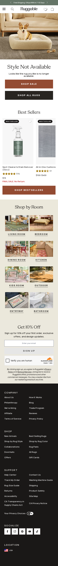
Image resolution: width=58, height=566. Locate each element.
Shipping (33, 485)
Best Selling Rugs (38, 436)
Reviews (33, 413)
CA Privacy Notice (38, 503)
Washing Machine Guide (41, 480)
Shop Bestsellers (29, 190)
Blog (31, 402)
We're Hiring (10, 408)
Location (11, 544)
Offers (7, 457)
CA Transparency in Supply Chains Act (14, 503)
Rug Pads (34, 446)
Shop (8, 431)
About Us (9, 397)
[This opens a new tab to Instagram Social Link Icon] (15, 531)
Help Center (10, 474)
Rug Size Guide (11, 485)
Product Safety (37, 490)
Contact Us (35, 474)
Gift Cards (34, 457)
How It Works (35, 397)
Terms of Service (12, 418)
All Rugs (33, 452)
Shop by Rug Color (38, 441)
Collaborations (11, 446)
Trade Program (36, 408)
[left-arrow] (11, 3)
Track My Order (12, 480)
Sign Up (29, 350)
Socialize (11, 525)
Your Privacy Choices (15, 513)
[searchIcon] (12, 9)
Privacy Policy (36, 418)
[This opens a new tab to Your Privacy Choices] (29, 513)
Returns (8, 490)
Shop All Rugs (29, 95)
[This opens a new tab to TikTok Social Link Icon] (37, 531)
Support (11, 470)
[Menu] (3, 9)
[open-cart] (52, 9)
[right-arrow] (47, 3)
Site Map (33, 496)
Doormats (9, 452)
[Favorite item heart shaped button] (30, 121)
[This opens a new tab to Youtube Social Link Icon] (30, 531)
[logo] (29, 9)
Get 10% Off (29, 327)
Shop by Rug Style (13, 441)
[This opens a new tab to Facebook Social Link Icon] (7, 531)
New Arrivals (10, 436)
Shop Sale (29, 84)
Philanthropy (10, 402)
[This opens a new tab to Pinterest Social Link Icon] (22, 531)
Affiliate (8, 413)
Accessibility (10, 496)
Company (11, 393)
